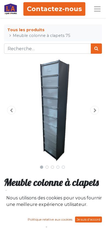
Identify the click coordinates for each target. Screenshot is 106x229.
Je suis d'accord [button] (88, 219)
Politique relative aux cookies (50, 219)
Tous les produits (26, 29)
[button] (11, 110)
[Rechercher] (96, 48)
